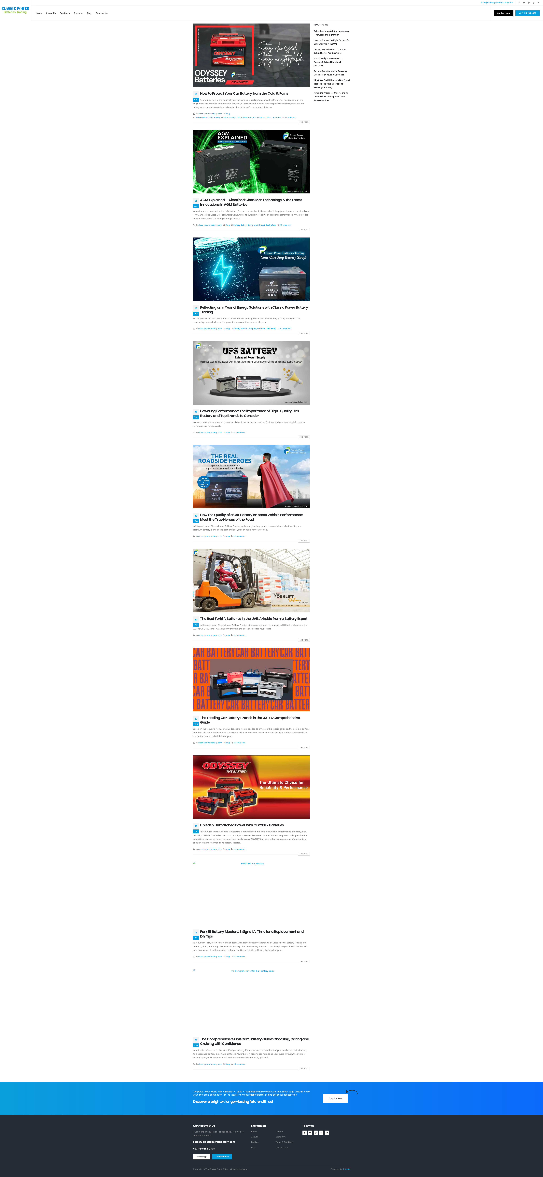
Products (65, 13)
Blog (89, 13)
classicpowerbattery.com (210, 114)
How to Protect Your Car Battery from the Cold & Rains (244, 93)
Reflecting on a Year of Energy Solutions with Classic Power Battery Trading (254, 310)
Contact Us (101, 13)
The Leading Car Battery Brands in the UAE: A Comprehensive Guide (250, 720)
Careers (78, 13)
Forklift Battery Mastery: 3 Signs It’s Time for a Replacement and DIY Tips (252, 934)
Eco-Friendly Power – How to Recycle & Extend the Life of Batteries (328, 62)
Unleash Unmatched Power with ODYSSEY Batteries (242, 825)
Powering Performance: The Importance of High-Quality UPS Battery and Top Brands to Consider (249, 413)
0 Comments (291, 117)
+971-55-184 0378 (204, 1148)
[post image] (251, 55)
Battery (224, 117)
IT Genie (346, 1169)
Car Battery (258, 117)
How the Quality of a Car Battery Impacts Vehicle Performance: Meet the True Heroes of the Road (251, 517)
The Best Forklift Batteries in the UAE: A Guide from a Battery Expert (253, 618)
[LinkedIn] (538, 3)
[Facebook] (519, 3)
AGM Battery (214, 117)
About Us (51, 13)
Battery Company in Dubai (240, 117)
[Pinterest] (529, 3)
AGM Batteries (202, 117)
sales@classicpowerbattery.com (497, 2)
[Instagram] (534, 3)
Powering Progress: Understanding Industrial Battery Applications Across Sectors (331, 96)
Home (38, 13)
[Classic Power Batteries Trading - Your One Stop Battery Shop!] (15, 10)
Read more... (303, 122)
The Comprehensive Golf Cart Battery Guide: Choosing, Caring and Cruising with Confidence (254, 1041)
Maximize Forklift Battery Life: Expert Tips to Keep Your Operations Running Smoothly (332, 84)
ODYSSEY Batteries (272, 117)
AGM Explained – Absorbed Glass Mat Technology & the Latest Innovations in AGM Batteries (251, 202)
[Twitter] (524, 3)
